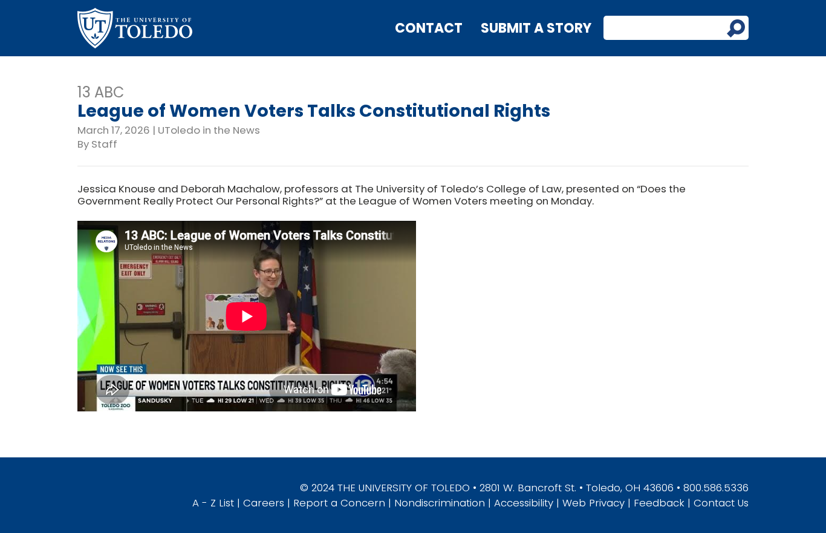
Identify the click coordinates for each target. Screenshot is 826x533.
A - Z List (213, 502)
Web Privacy (593, 502)
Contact (429, 28)
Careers (263, 502)
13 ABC (101, 92)
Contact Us (721, 502)
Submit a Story (536, 28)
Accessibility (523, 502)
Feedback (659, 502)
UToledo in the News (209, 130)
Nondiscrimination (439, 502)
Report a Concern (339, 502)
